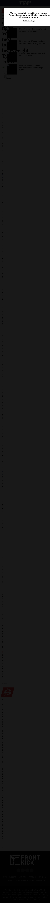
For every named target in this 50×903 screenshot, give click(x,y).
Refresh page (29, 20)
